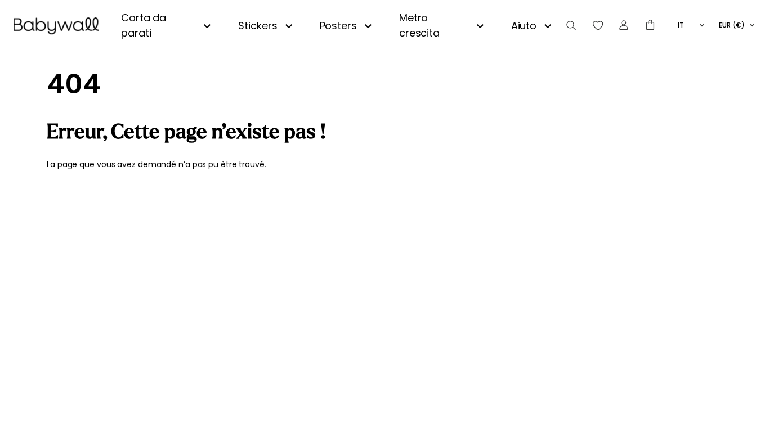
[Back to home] (56, 25)
